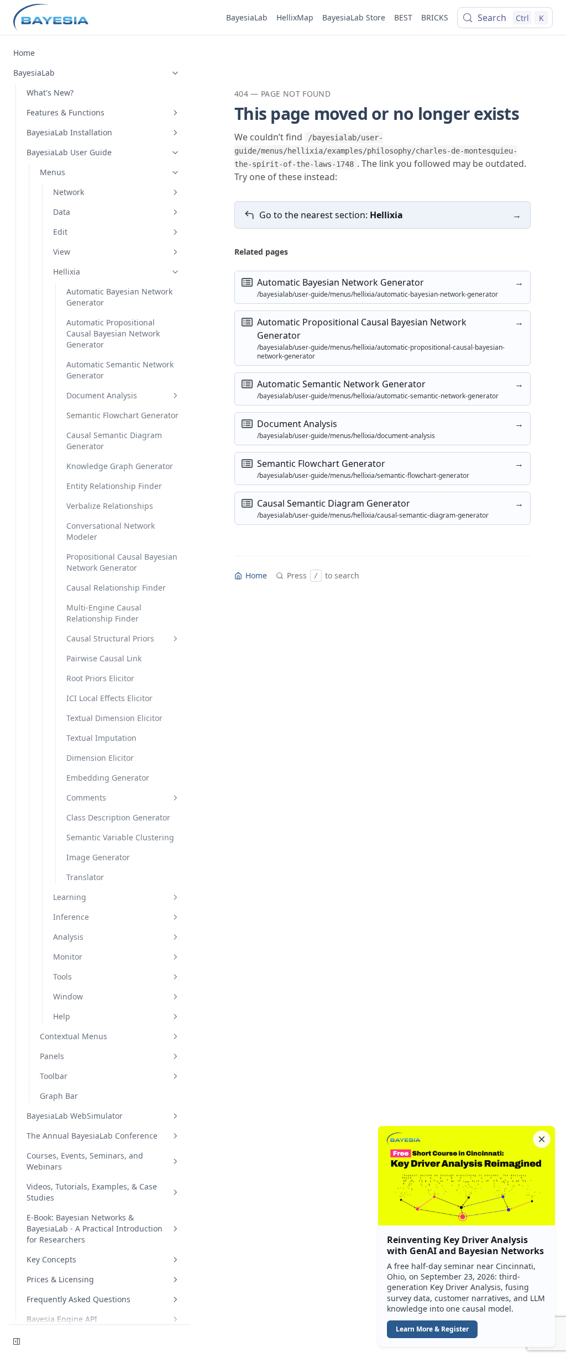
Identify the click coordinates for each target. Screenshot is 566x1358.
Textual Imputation (101, 738)
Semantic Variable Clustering (120, 837)
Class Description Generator (118, 817)
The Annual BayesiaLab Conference (92, 1135)
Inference (71, 917)
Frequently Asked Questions (78, 1299)
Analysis (68, 936)
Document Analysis (101, 395)
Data (61, 212)
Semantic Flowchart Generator (122, 415)
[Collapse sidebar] (16, 1341)
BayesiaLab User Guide (69, 152)
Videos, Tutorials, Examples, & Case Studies (92, 1192)
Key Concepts (51, 1259)
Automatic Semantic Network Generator (120, 370)
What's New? (50, 92)
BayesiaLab (247, 17)
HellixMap (294, 17)
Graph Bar (59, 1096)
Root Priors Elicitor (100, 678)
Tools (62, 976)
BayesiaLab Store (353, 17)
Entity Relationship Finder (114, 486)
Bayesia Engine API (62, 1319)
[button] (466, 1236)
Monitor (67, 956)
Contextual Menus (73, 1036)
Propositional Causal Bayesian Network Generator (121, 562)
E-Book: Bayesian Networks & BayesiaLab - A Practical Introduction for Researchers (95, 1228)
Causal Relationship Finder (116, 587)
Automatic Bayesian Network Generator (119, 297)
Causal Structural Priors (110, 638)
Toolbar (53, 1076)
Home (24, 53)
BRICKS (434, 17)
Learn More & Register (432, 1329)
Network (68, 192)
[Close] (542, 1139)
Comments (86, 797)
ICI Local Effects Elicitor (109, 698)
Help (61, 1016)
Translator (85, 877)
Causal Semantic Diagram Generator (114, 440)
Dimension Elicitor (100, 757)
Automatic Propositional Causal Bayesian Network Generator (113, 333)
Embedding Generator (107, 777)
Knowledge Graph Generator (119, 466)
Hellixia (66, 271)
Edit (60, 232)
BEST (403, 17)
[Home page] (50, 17)
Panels (52, 1056)
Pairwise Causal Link (104, 658)
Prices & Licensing (60, 1279)
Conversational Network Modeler (110, 531)
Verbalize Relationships (109, 506)
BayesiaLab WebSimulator (75, 1115)
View (61, 251)
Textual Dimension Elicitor (114, 718)
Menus (52, 172)
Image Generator (98, 857)
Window (68, 996)
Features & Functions (65, 112)
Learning (69, 897)
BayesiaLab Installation (69, 132)
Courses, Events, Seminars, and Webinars (85, 1161)
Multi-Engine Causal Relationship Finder (104, 613)
